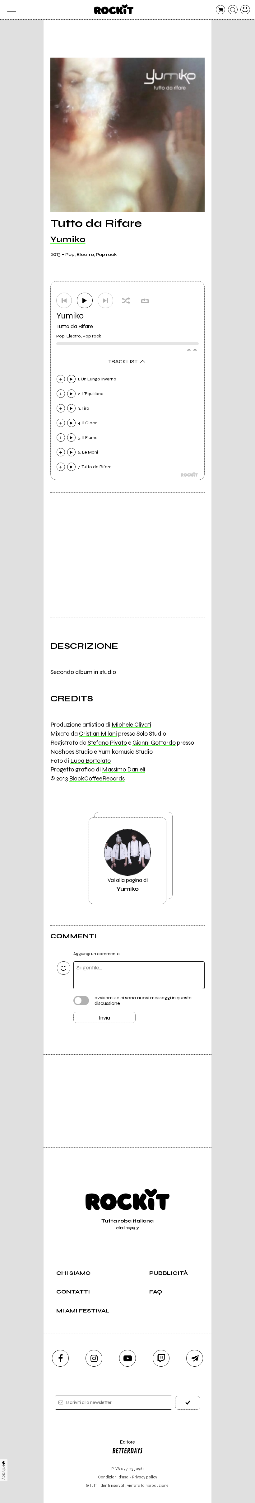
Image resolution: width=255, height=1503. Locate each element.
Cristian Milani (98, 733)
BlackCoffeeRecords (97, 778)
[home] (114, 9)
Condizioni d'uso (113, 1477)
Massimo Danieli (123, 769)
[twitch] (161, 1358)
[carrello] (220, 10)
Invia (104, 1017)
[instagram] (94, 1358)
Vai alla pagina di (128, 884)
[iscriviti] (187, 1402)
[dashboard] (245, 10)
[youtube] (127, 1358)
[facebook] (60, 1358)
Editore (123, 1444)
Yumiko (68, 239)
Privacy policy (144, 1477)
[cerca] (233, 10)
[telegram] (194, 1358)
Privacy (4, 1472)
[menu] (10, 10)
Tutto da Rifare (74, 326)
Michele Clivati (131, 724)
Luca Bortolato (90, 760)
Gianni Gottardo (154, 742)
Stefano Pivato (107, 742)
